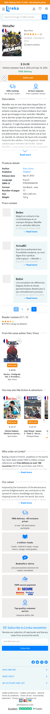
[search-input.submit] (44, 17)
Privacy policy (18, 698)
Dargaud (27, 171)
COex (31, 705)
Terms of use (26, 695)
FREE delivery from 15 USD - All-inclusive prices (25, 2)
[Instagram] (41, 662)
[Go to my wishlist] (40, 8)
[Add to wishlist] (4, 77)
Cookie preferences (10, 693)
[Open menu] (2, 8)
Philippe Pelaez (33, 436)
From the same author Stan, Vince (20, 333)
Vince (30, 30)
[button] (28, 34)
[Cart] (46, 8)
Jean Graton (12, 436)
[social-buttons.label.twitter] (37, 662)
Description (8, 98)
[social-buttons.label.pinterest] (46, 662)
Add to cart (28, 77)
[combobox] (22, 17)
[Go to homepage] (12, 9)
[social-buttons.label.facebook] (33, 662)
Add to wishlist (33, 44)
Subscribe (25, 648)
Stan (25, 30)
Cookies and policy (28, 693)
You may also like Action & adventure (22, 389)
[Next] (34, 309)
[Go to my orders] (34, 9)
